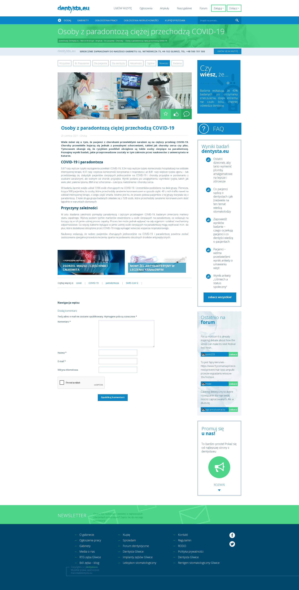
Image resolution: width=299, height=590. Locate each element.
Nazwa (62, 352)
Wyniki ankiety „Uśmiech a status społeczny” (222, 281)
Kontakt (183, 534)
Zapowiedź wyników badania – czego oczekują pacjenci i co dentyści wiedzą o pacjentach (223, 230)
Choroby (119, 40)
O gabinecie (86, 534)
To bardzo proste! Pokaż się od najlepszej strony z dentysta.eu (219, 447)
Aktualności (136, 63)
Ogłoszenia (146, 8)
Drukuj (84, 135)
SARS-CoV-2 (132, 282)
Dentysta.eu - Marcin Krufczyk (81, 40)
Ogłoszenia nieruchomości (141, 20)
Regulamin (184, 540)
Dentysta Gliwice (133, 551)
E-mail (62, 361)
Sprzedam (129, 540)
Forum (203, 8)
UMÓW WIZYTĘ (123, 8)
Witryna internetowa (68, 369)
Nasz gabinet (184, 8)
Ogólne (150, 63)
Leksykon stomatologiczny (139, 563)
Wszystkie (64, 63)
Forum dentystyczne (136, 546)
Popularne (83, 63)
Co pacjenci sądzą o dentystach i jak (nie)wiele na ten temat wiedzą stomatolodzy (223, 200)
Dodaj (67, 20)
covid (78, 282)
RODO (182, 546)
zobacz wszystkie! (220, 297)
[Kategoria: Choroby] (165, 114)
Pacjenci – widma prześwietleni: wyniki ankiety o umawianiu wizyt (223, 258)
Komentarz (64, 321)
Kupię (126, 534)
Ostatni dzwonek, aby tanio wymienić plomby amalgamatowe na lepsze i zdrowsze (222, 170)
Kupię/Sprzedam (175, 20)
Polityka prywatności (190, 551)
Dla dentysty (118, 63)
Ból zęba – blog (89, 563)
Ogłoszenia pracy (106, 20)
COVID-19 (94, 282)
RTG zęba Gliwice (90, 557)
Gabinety (83, 20)
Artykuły (164, 8)
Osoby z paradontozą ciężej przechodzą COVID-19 (146, 40)
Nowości (163, 63)
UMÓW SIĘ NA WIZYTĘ (227, 51)
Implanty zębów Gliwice (138, 557)
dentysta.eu (92, 567)
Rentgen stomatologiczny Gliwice (199, 563)
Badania (177, 63)
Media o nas (87, 551)
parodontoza (112, 282)
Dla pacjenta (109, 40)
